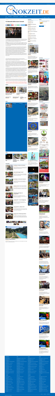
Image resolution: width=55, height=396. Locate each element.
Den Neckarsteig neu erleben (8, 384)
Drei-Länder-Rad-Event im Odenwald (9, 379)
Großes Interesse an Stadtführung (9, 389)
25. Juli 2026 (15, 207)
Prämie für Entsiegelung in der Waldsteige (16, 160)
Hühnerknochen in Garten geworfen (32, 26)
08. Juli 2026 (7, 383)
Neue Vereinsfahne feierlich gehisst (20, 364)
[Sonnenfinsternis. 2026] (9, 156)
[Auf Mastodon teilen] (20, 25)
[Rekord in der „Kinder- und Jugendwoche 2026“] (11, 90)
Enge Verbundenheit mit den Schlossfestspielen (44, 274)
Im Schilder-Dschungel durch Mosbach (31, 384)
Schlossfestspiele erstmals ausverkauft (43, 182)
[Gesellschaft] (9, 167)
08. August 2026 (41, 260)
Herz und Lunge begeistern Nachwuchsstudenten (44, 361)
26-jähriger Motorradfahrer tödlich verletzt (23, 98)
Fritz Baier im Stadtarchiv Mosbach (21, 94)
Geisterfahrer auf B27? (30, 22)
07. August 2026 (41, 275)
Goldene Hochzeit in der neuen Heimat (20, 381)
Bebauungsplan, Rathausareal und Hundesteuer (32, 364)
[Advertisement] (47, 32)
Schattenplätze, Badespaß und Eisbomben (10, 387)
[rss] (47, 17)
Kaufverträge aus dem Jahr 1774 (43, 198)
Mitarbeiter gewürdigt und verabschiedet (18, 193)
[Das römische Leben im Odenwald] (22, 222)
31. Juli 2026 (15, 194)
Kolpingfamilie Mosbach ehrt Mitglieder (20, 389)
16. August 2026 (18, 365)
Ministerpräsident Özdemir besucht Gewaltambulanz (33, 361)
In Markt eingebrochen (43, 320)
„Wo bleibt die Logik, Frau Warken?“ (32, 116)
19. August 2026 (41, 365)
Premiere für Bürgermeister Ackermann (31, 372)
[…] (21, 168)
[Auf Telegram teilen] (22, 25)
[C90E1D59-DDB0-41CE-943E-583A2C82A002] (44, 152)
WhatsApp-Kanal (15, 26)
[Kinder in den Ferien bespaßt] (11, 127)
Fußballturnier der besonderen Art (20, 372)
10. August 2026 (29, 85)
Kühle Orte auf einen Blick (22, 160)
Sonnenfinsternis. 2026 (8, 160)
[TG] (48, 17)
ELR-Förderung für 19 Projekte (31, 369)
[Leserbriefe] (33, 96)
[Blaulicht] (44, 316)
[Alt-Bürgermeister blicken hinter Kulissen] (15, 224)
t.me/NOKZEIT (19, 82)
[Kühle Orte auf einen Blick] (23, 156)
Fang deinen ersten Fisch (41, 366)
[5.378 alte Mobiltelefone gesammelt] (33, 202)
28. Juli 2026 (29, 368)
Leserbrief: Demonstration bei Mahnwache (33, 131)
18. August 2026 (29, 360)
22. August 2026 (14, 98)
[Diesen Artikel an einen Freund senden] (14, 25)
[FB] (42, 17)
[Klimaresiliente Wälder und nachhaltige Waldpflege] (33, 194)
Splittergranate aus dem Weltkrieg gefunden (16, 97)
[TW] (43, 17)
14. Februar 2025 (29, 391)
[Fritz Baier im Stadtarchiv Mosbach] (22, 90)
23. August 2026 (7, 98)
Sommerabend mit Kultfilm (43, 244)
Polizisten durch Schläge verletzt (9, 364)
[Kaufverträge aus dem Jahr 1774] (10, 222)
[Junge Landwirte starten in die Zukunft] (17, 127)
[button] (0, 3)
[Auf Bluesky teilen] (24, 25)
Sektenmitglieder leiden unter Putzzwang (32, 387)
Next (6, 127)
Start (6, 16)
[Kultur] (44, 177)
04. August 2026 (18, 368)
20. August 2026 (41, 199)
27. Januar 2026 (29, 147)
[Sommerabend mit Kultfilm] (19, 222)
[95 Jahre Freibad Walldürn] (16, 232)
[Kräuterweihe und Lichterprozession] (13, 222)
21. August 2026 (29, 69)
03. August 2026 (41, 388)
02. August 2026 (30, 196)
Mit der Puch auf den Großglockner (42, 229)
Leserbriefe (25, 16)
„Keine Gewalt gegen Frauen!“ (18, 172)
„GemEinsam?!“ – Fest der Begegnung (20, 199)
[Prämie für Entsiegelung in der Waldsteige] (16, 156)
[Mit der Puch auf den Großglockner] (16, 222)
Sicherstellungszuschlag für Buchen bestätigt (32, 366)
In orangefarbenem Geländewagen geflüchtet (32, 24)
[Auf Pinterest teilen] (12, 25)
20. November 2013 (8, 23)
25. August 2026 (29, 23)
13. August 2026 (30, 173)
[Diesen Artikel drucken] (16, 25)
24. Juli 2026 (7, 380)
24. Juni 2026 (7, 388)
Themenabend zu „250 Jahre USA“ (19, 206)
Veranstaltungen (15, 16)
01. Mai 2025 (29, 388)
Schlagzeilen (9, 16)
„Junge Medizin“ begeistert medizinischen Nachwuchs (44, 372)
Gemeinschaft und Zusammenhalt (20, 369)
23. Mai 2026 (29, 117)
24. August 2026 (29, 30)
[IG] (46, 17)
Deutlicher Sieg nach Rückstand (20, 366)
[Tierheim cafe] (44, 149)
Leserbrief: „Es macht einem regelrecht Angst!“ (32, 389)
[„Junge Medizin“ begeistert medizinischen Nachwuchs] (24, 105)
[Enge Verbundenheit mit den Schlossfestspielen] (24, 222)
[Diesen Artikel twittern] (8, 25)
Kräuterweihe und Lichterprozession (42, 214)
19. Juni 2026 (7, 391)
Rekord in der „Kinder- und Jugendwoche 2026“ (10, 94)
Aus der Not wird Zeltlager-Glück (42, 364)
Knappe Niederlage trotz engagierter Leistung (32, 39)
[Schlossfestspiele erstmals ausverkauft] (7, 222)
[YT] (44, 17)
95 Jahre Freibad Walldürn (10, 239)
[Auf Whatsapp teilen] (18, 25)
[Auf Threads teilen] (26, 25)
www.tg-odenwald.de (20, 76)
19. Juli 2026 (18, 391)
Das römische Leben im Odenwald (43, 259)
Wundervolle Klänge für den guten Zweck (43, 305)
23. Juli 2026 (15, 214)
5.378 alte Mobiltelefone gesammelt (32, 203)
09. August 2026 (41, 383)
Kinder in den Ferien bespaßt (42, 369)
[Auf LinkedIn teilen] (10, 25)
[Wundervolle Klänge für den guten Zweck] (17, 224)
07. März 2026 (29, 132)
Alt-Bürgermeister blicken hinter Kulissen (43, 290)
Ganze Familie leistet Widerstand (9, 366)
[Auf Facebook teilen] (6, 25)
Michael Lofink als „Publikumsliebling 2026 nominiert (22, 361)
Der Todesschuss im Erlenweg (33, 160)
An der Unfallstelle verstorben (31, 33)
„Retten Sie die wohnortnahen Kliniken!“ (33, 146)
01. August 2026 (41, 306)
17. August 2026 (41, 373)
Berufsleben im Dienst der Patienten (20, 179)
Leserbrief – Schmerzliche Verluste (32, 101)
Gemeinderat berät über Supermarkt (31, 358)
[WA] (49, 17)
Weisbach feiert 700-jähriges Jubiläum (20, 213)
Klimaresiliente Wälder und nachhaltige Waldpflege (32, 195)
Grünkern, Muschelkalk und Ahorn (9, 381)
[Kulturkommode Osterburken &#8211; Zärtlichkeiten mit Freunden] (44, 86)
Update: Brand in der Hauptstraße (8, 97)
